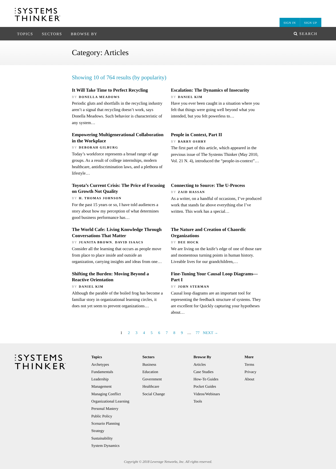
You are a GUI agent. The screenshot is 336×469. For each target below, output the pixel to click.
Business (149, 364)
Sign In (289, 22)
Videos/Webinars (206, 394)
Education (150, 372)
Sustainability (102, 438)
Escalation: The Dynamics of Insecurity (210, 90)
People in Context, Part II (196, 134)
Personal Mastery (105, 408)
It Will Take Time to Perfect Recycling (110, 90)
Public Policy (101, 416)
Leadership (100, 379)
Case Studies (203, 372)
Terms (249, 364)
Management (101, 386)
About (249, 379)
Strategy (97, 431)
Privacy (250, 372)
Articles (199, 364)
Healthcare (150, 386)
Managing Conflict (106, 394)
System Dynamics (105, 445)
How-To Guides (205, 379)
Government (152, 379)
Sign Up (310, 22)
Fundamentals (102, 372)
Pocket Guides (204, 386)
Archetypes (100, 364)
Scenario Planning (105, 423)
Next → (210, 333)
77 (198, 333)
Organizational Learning (110, 401)
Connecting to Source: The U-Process (208, 185)
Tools (197, 401)
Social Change (153, 394)
